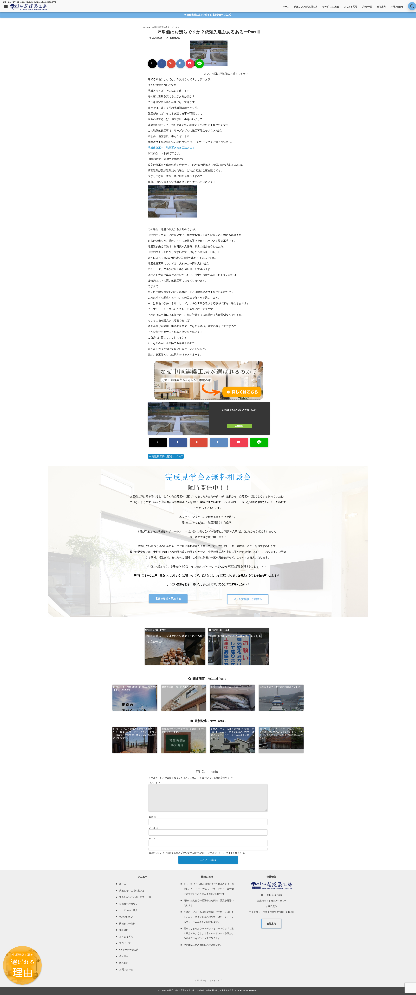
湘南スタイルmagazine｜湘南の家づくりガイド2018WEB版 (135, 688)
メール (153, 828)
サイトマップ (215, 980)
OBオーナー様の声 (128, 949)
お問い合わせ (396, 6)
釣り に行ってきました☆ (224, 686)
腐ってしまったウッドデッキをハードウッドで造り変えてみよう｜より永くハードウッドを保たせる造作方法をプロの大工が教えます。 (281, 733)
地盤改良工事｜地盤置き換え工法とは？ (171, 147)
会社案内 (381, 6)
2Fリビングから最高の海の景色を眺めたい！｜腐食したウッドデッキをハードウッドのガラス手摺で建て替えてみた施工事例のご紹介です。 (134, 733)
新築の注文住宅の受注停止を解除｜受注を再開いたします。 (183, 730)
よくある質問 (350, 6)
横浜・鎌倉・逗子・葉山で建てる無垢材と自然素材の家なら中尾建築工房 (201, 990)
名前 (152, 817)
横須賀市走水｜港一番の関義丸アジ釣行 (280, 686)
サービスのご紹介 (330, 6)
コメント (155, 782)
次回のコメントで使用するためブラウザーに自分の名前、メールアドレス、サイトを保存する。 (198, 852)
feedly (240, 426)
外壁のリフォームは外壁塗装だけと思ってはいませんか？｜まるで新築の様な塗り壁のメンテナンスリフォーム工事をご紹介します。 (232, 733)
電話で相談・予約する (168, 598)
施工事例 (123, 930)
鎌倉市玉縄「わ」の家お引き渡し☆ (180, 686)
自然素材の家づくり (129, 903)
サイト (152, 838)
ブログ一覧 (367, 6)
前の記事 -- (175, 630)
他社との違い (126, 916)
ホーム (286, 6)
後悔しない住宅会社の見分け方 (135, 897)
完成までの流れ (127, 923)
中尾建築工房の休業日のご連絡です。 (203, 945)
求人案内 (123, 962)
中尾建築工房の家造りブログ (166, 456)
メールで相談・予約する (248, 599)
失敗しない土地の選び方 (306, 6)
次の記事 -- (236, 630)
